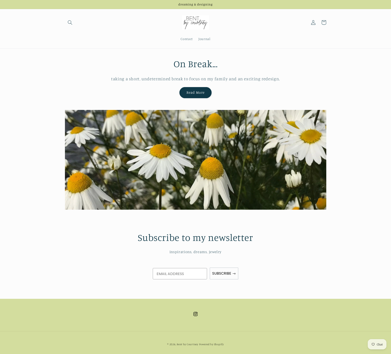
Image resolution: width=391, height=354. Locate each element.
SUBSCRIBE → (224, 273)
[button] (70, 22)
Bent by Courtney (187, 344)
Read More (195, 92)
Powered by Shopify (211, 344)
